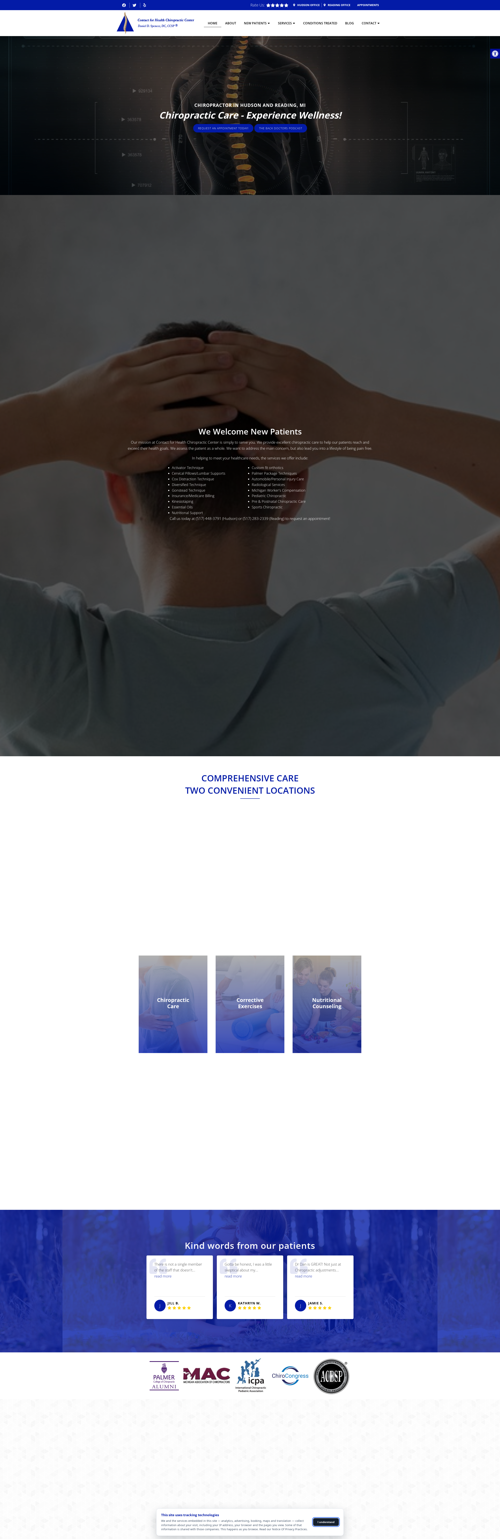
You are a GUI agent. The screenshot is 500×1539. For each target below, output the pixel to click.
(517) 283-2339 (255, 518)
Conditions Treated (320, 23)
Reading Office (339, 5)
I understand (326, 1522)
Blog (349, 23)
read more (162, 1276)
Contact (369, 23)
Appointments (368, 5)
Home (212, 23)
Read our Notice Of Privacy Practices (283, 1529)
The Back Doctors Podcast (280, 128)
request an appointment (309, 518)
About (230, 23)
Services (285, 23)
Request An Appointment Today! (223, 128)
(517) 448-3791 (208, 518)
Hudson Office (308, 5)
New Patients (255, 23)
